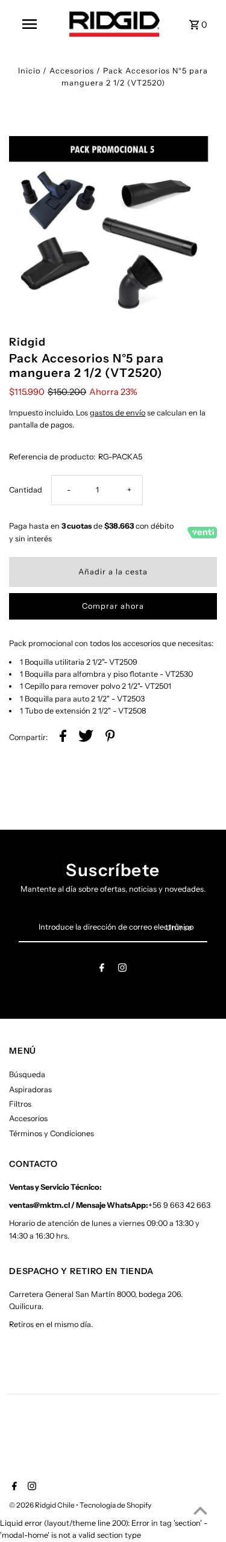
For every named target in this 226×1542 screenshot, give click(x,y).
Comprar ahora (113, 606)
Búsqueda (27, 1074)
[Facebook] (101, 969)
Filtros (20, 1103)
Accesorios (71, 70)
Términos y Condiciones (51, 1133)
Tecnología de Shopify (115, 1504)
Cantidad (25, 489)
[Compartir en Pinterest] (110, 737)
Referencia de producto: (52, 456)
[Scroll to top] (200, 1510)
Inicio (29, 70)
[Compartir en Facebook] (63, 737)
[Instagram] (122, 969)
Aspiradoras (30, 1089)
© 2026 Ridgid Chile (42, 1504)
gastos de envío (117, 412)
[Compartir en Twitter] (85, 737)
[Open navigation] (29, 24)
